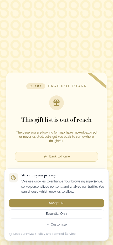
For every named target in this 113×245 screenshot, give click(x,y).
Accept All (56, 203)
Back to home (59, 156)
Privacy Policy (35, 234)
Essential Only (56, 214)
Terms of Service (64, 234)
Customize (59, 224)
